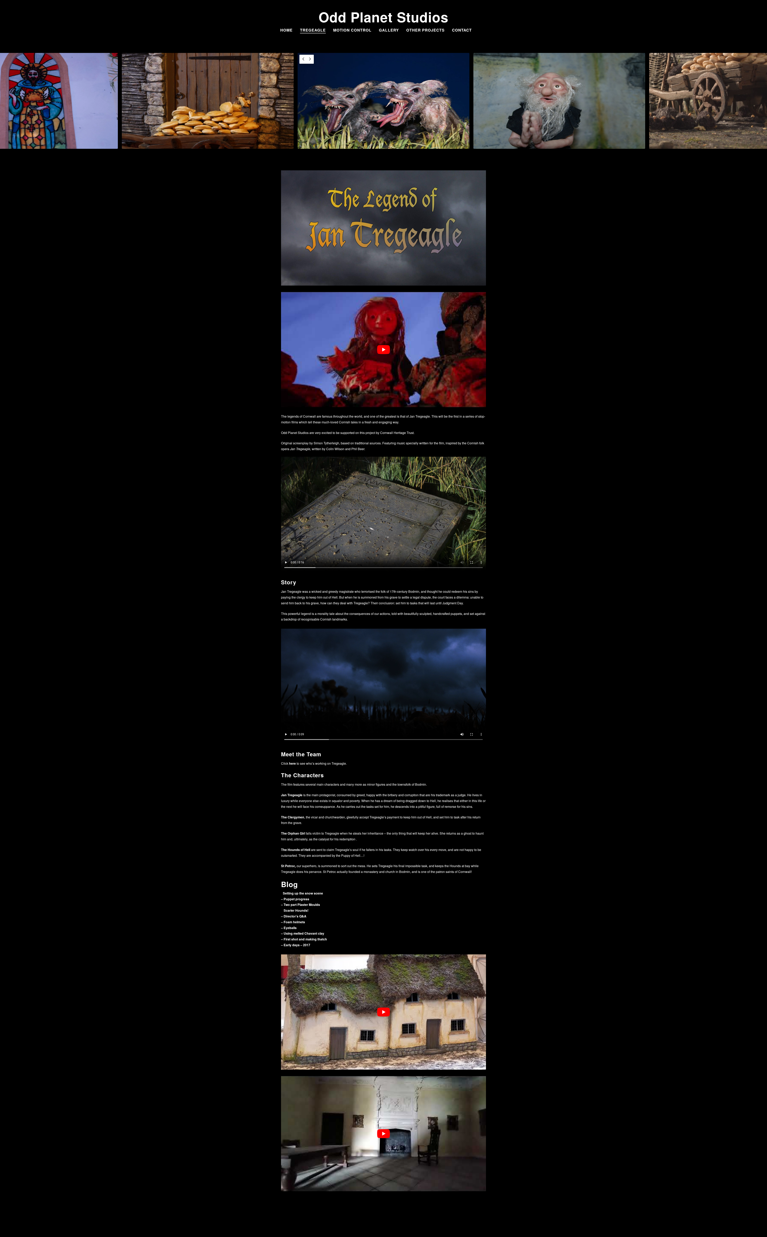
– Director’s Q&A (293, 916)
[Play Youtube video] (383, 349)
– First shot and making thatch (304, 939)
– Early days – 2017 (295, 945)
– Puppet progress (295, 899)
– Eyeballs (289, 927)
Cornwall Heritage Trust (397, 432)
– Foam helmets (293, 922)
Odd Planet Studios (383, 17)
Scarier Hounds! (296, 910)
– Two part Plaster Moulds (300, 904)
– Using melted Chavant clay (302, 933)
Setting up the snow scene (303, 893)
